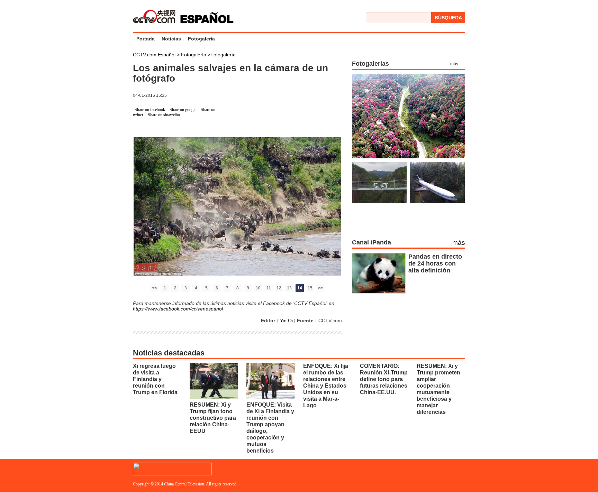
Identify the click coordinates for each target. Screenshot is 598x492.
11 (268, 288)
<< (154, 288)
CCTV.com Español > (156, 54)
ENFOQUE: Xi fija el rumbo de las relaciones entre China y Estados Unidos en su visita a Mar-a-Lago (325, 385)
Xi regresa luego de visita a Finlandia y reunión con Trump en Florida (155, 379)
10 (258, 288)
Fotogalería (201, 38)
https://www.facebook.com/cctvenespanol (178, 309)
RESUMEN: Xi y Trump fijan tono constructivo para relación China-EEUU (213, 418)
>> (320, 288)
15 (310, 288)
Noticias (171, 38)
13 (289, 288)
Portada (145, 38)
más (454, 64)
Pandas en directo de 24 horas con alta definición (435, 263)
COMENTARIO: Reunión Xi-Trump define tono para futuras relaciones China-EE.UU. (384, 379)
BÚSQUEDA (448, 17)
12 (279, 288)
